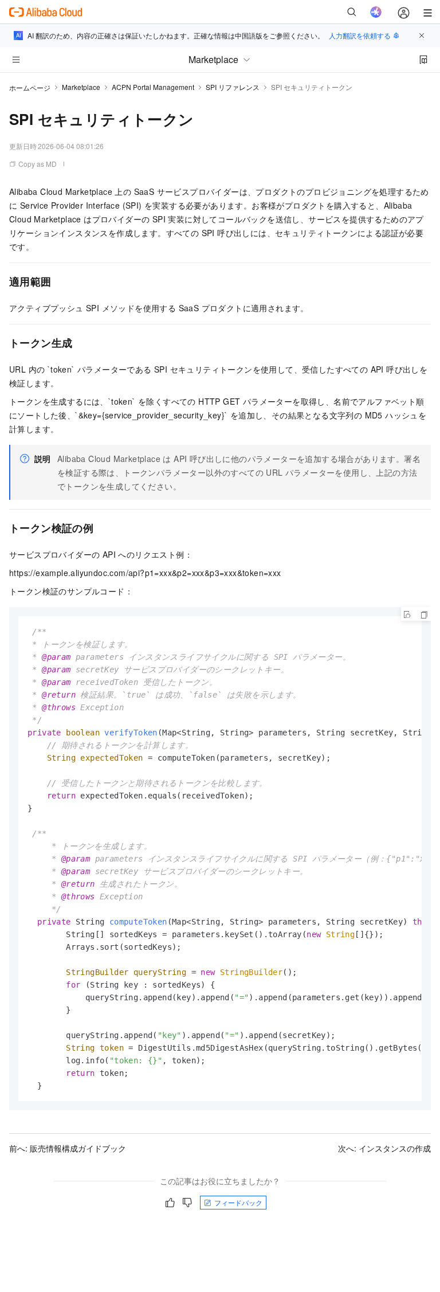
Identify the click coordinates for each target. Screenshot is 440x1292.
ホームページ (29, 87)
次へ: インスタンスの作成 (384, 1148)
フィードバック (238, 1202)
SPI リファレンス (233, 87)
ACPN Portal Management (153, 87)
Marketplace (81, 87)
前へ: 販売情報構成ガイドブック (67, 1148)
